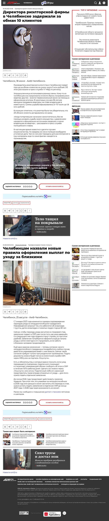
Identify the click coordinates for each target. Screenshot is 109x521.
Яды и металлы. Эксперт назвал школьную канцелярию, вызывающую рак (91, 91)
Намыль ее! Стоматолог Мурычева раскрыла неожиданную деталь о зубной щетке (92, 98)
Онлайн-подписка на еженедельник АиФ (50, 479)
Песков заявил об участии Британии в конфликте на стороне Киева (92, 109)
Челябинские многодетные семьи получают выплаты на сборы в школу (57, 435)
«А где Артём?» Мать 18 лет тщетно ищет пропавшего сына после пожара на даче (92, 271)
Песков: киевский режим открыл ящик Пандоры (91, 116)
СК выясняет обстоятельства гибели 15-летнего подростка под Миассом (89, 50)
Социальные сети (95, 479)
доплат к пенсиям (53, 392)
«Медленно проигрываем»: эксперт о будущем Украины (92, 123)
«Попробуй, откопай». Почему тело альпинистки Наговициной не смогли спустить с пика (93, 84)
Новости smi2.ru (10, 239)
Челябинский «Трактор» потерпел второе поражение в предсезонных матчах (89, 24)
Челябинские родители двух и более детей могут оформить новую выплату (56, 442)
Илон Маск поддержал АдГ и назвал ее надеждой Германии (92, 130)
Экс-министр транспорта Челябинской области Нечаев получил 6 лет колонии (89, 41)
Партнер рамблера (36, 513)
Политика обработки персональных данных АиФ (61, 481)
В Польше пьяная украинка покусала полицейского (92, 137)
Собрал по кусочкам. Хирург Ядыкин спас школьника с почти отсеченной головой (93, 278)
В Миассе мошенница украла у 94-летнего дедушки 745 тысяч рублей (40, 166)
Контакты (84, 479)
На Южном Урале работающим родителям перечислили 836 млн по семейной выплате (23, 435)
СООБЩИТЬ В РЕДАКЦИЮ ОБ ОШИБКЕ (72, 484)
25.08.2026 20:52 (8, 245)
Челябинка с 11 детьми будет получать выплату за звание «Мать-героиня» (21, 442)
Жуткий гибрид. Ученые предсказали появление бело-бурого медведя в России (93, 77)
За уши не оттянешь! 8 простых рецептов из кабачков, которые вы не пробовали (93, 250)
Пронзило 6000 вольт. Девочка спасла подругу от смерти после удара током (89, 16)
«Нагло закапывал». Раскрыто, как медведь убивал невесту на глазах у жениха (93, 70)
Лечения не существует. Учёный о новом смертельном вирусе (92, 284)
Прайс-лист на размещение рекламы (30, 481)
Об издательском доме (25, 479)
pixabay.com (7, 70)
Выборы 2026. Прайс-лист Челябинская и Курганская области (38, 484)
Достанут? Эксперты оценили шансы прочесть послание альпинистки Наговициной (93, 264)
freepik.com (7, 306)
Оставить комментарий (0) (54, 186)
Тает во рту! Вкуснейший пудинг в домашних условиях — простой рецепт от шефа (92, 257)
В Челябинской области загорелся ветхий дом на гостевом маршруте (89, 33)
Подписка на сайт (72, 479)
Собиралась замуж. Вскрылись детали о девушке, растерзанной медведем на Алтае (92, 63)
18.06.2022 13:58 (8, 8)
